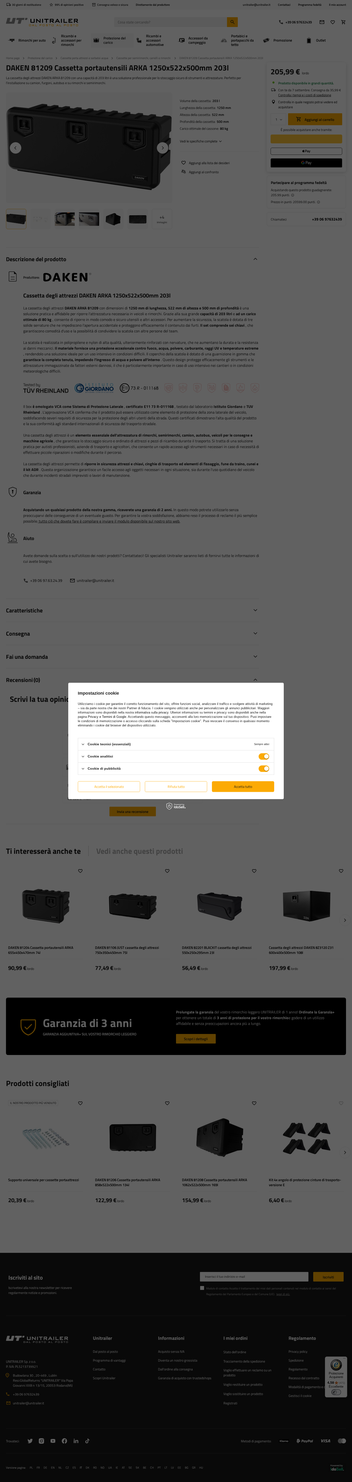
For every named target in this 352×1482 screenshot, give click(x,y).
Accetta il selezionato (109, 786)
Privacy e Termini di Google (107, 717)
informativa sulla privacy (151, 712)
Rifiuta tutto (176, 786)
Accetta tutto (243, 786)
